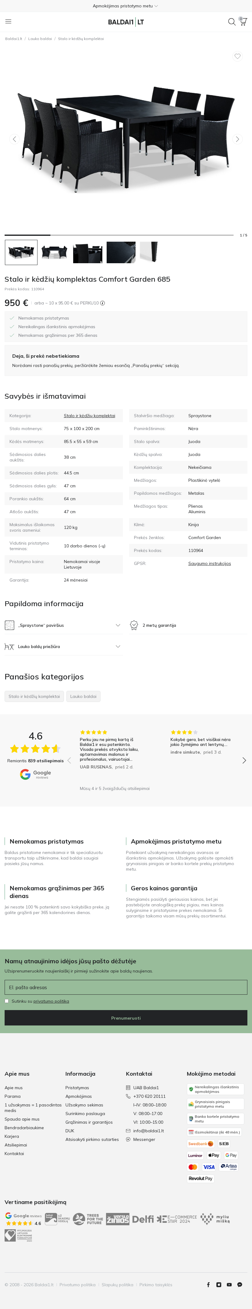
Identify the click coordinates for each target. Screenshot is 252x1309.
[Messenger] (242, 1284)
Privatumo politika (78, 1284)
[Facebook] (211, 1284)
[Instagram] (221, 1284)
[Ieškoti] (232, 22)
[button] (126, 6)
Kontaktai (14, 1153)
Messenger (144, 1139)
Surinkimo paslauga (85, 1113)
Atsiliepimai (16, 1145)
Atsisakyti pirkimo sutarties (92, 1139)
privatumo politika (51, 1001)
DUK (69, 1131)
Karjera (12, 1136)
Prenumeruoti (126, 1018)
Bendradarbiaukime (24, 1127)
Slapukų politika (117, 1284)
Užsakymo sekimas (84, 1105)
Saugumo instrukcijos (209, 563)
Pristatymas (77, 1087)
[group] (111, 756)
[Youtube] (231, 1284)
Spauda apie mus (22, 1119)
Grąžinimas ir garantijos (89, 1122)
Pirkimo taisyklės (156, 1284)
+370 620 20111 (149, 1096)
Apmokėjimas (78, 1096)
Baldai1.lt (13, 38)
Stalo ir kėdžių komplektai (81, 38)
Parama (13, 1096)
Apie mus (14, 1087)
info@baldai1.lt (148, 1131)
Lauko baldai (40, 38)
